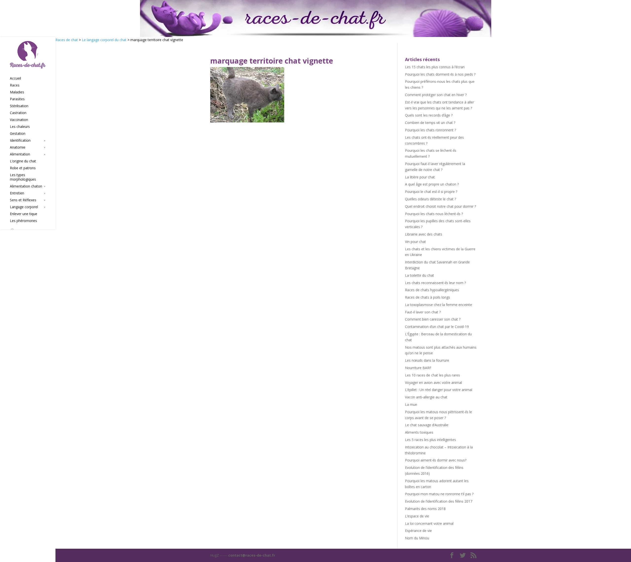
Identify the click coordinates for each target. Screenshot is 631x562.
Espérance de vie (418, 530)
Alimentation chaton (26, 186)
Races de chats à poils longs (427, 297)
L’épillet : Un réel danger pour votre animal (438, 389)
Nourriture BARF (418, 367)
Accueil (15, 78)
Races (14, 85)
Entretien (17, 193)
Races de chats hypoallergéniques (432, 290)
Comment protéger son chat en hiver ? (436, 94)
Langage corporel (24, 207)
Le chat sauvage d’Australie (426, 425)
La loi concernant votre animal (429, 523)
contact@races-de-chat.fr (251, 555)
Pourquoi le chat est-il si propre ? (431, 191)
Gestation (17, 133)
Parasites (17, 99)
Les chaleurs (20, 126)
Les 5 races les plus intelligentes (430, 439)
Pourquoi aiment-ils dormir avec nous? (435, 460)
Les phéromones (23, 221)
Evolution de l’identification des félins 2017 (438, 501)
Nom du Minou (417, 538)
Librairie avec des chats (423, 234)
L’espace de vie (417, 516)
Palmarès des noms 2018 (425, 508)
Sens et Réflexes (23, 200)
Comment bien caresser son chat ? (432, 319)
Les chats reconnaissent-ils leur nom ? (435, 282)
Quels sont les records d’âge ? (429, 115)
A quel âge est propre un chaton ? (432, 184)
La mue (411, 404)
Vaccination (19, 120)
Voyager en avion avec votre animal (433, 382)
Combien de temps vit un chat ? (430, 122)
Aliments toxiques (419, 432)
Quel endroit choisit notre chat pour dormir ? (440, 206)
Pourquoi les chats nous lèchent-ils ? (434, 213)
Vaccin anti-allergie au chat (426, 397)
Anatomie (17, 147)
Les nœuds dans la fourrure (427, 360)
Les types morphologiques (23, 177)
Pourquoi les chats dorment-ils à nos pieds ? (440, 74)
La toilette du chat (419, 275)
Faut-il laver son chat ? (423, 312)
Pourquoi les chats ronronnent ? (430, 130)
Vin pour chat (415, 241)
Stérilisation (19, 106)
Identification (20, 140)
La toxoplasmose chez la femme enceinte (438, 304)
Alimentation (20, 154)
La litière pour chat (420, 177)
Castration (18, 113)
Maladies (17, 92)
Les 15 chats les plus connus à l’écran (435, 67)
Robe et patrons (23, 168)
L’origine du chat (23, 161)
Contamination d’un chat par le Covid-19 (437, 326)
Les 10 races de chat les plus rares (432, 375)
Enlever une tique (23, 214)
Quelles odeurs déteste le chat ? (430, 199)
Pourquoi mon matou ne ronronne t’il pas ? (439, 494)
